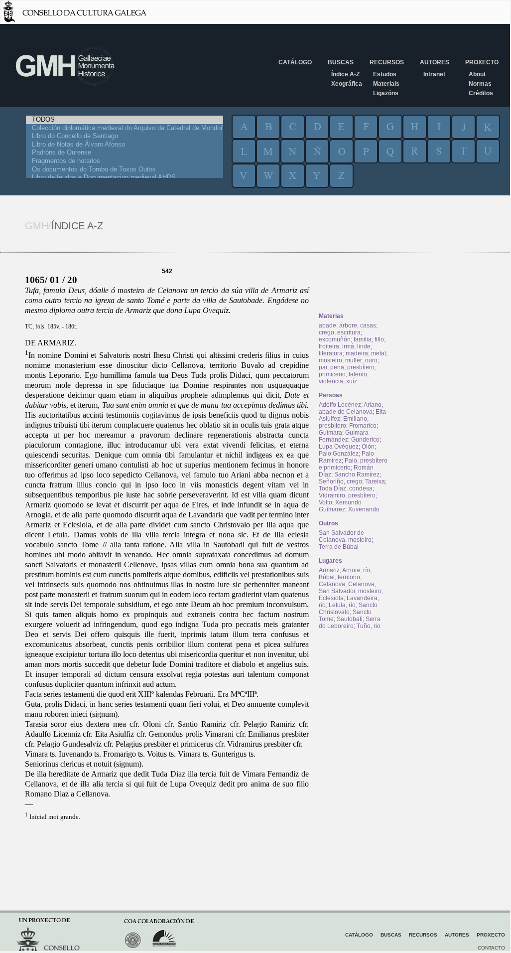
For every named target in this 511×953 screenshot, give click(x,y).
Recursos (387, 62)
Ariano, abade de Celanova (351, 408)
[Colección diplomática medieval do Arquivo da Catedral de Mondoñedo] (124, 128)
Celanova (332, 584)
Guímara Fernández (344, 436)
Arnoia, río (356, 570)
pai (323, 367)
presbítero (361, 367)
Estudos (384, 74)
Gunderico (365, 439)
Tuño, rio (369, 626)
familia (363, 339)
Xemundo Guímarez (340, 506)
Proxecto (482, 62)
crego (326, 332)
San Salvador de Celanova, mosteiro (345, 536)
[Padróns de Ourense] (124, 153)
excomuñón (335, 339)
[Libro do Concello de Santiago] (124, 136)
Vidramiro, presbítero (347, 495)
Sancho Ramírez (357, 474)
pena (337, 367)
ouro (371, 360)
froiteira (329, 346)
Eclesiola (331, 598)
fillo (379, 339)
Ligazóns (385, 93)
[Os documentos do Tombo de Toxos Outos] (124, 169)
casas (368, 325)
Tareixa (375, 481)
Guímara (330, 432)
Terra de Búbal (339, 546)
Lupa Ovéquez (339, 446)
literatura (331, 353)
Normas (480, 83)
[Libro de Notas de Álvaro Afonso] (124, 145)
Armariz (329, 570)
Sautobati (350, 619)
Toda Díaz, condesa (346, 488)
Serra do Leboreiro (350, 623)
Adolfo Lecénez (340, 404)
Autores (434, 62)
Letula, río (342, 605)
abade (327, 325)
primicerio (332, 374)
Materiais (386, 83)
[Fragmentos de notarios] (124, 161)
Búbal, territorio (339, 577)
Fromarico (363, 425)
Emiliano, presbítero (344, 422)
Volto (325, 502)
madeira (357, 353)
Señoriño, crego (340, 481)
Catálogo (295, 62)
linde (364, 346)
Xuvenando (364, 509)
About (477, 74)
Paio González (339, 453)
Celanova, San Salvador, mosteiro (350, 588)
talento (358, 374)
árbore (348, 325)
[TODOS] (124, 120)
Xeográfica (346, 83)
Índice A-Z (345, 74)
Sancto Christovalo (348, 609)
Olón (368, 446)
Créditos (481, 93)
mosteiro (330, 360)
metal (378, 353)
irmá (348, 346)
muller (353, 360)
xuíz (351, 381)
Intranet (434, 74)
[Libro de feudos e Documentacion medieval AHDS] (124, 177)
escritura (349, 332)
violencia (331, 381)
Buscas (341, 62)
